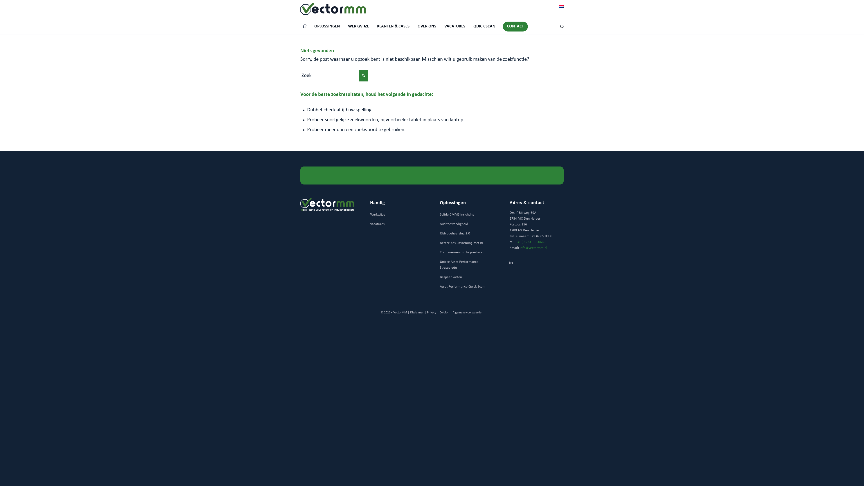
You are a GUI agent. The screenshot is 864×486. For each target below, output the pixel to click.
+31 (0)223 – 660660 (530, 242)
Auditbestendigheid (454, 224)
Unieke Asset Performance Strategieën (459, 265)
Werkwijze (377, 214)
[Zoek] (560, 27)
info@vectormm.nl (533, 248)
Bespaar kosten (451, 277)
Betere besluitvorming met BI (461, 243)
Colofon (444, 312)
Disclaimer (416, 312)
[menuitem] (305, 27)
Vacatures (377, 224)
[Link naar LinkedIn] (511, 263)
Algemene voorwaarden (468, 312)
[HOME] (305, 27)
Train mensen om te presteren (462, 252)
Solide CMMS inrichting (457, 214)
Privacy (431, 312)
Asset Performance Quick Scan (462, 286)
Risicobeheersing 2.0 (455, 233)
